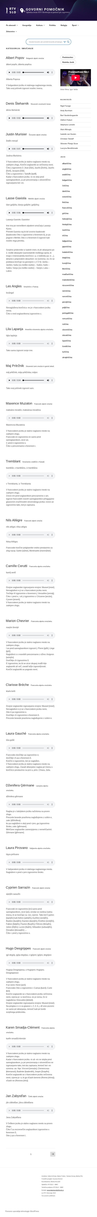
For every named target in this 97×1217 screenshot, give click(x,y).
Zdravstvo (10, 31)
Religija (64, 25)
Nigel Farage (65, 106)
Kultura (39, 25)
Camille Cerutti (28, 566)
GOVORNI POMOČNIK (32, 8)
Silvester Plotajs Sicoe (69, 144)
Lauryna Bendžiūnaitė (69, 148)
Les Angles (22, 286)
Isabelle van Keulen (68, 134)
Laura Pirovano (28, 848)
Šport (74, 25)
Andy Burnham (66, 111)
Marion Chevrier (29, 621)
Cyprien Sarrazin (28, 887)
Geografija (26, 25)
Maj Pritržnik (30, 366)
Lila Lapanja (30, 329)
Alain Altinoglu (65, 129)
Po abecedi (11, 25)
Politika (52, 25)
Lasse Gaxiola (25, 198)
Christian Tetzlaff (67, 139)
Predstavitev (67, 57)
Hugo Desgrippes (28, 948)
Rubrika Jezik (68, 62)
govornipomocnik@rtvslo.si (55, 1190)
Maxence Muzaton (29, 403)
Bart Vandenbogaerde (69, 115)
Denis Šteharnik (28, 103)
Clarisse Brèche (29, 685)
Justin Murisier (26, 134)
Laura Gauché (27, 733)
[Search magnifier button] (68, 42)
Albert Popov (25, 58)
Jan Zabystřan (25, 1096)
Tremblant (25, 461)
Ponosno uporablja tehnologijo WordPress (22, 1211)
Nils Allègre (24, 520)
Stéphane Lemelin (67, 125)
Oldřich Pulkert (66, 120)
